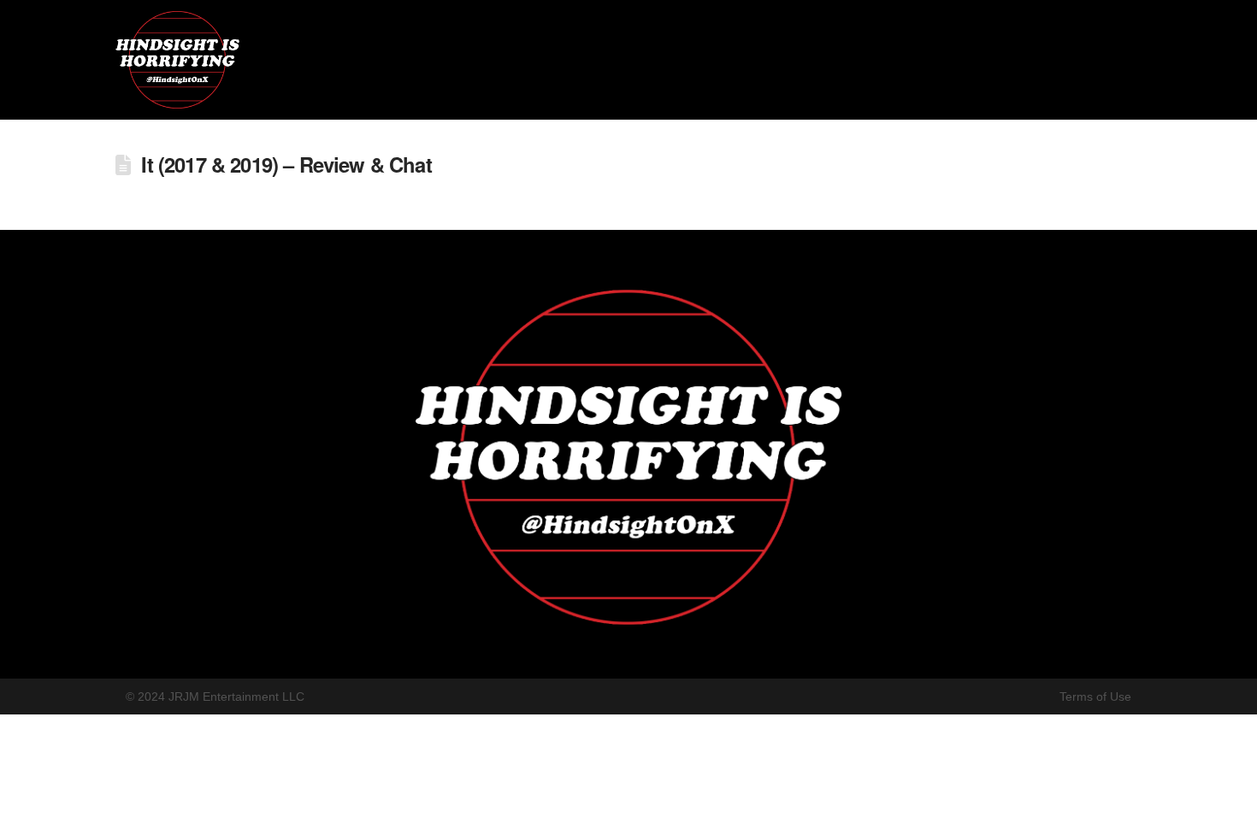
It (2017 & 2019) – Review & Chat (286, 164)
